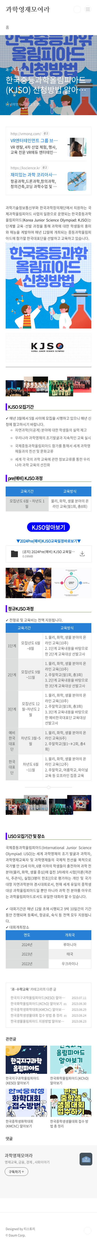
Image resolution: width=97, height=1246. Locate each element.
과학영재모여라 (28, 9)
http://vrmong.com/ (26, 134)
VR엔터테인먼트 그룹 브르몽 (34, 140)
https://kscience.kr (25, 168)
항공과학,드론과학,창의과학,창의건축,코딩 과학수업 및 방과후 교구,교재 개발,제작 (34, 183)
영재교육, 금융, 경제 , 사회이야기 (27, 1162)
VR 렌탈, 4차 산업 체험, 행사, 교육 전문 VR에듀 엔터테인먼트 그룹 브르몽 (34, 149)
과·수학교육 (20, 989)
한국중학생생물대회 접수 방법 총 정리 (36, 1015)
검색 (77, 9)
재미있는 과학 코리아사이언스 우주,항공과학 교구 (34, 175)
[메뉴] (87, 9)
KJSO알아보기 (48, 527)
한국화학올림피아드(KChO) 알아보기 (36, 1003)
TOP (87, 1230)
